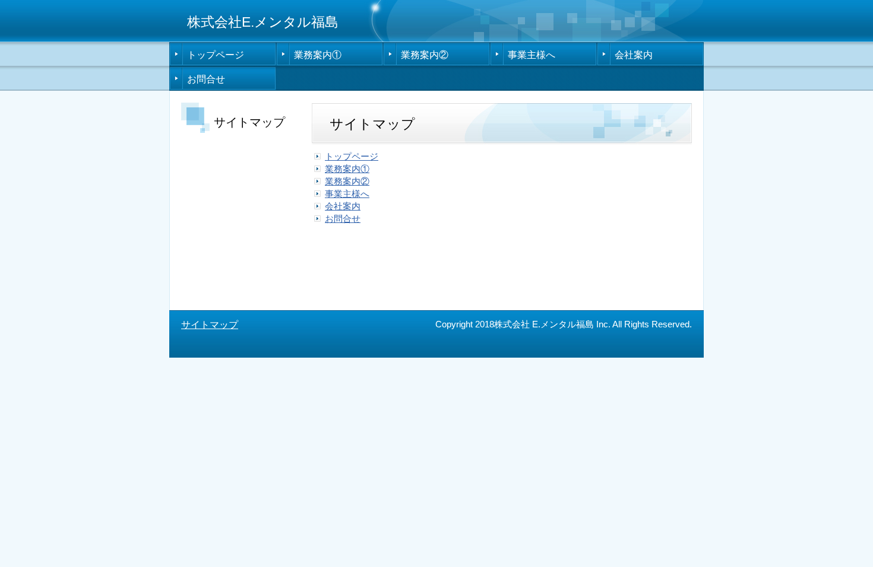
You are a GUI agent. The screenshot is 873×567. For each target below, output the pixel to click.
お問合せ (206, 79)
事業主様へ (531, 55)
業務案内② (424, 55)
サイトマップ (209, 325)
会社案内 (634, 55)
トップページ (215, 55)
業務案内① (317, 55)
